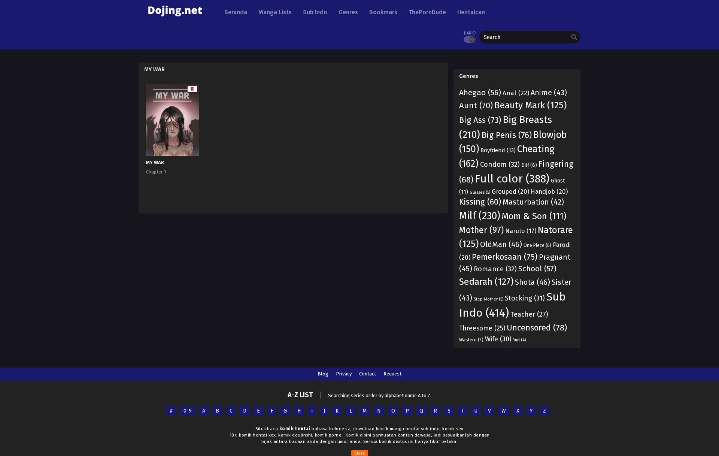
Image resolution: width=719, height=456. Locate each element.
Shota (532, 282)
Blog (323, 374)
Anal (516, 93)
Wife (498, 339)
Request (392, 374)
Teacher (529, 314)
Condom (500, 164)
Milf (479, 216)
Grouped (510, 191)
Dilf (529, 165)
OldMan (501, 244)
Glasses (480, 192)
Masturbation (533, 202)
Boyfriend (498, 150)
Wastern (471, 339)
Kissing (480, 202)
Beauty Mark (530, 105)
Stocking (525, 298)
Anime (549, 92)
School (537, 269)
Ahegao (480, 92)
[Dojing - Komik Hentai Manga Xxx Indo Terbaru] (175, 19)
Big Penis (507, 135)
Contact (367, 374)
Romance (495, 269)
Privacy (344, 374)
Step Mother (488, 299)
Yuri (519, 340)
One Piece (537, 245)
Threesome (482, 328)
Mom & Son (534, 216)
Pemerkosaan (504, 257)
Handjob (549, 191)
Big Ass (480, 120)
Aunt (476, 106)
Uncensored (537, 328)
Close (359, 453)
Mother (481, 230)
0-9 (187, 411)
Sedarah (486, 281)
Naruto (520, 231)
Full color (512, 178)
